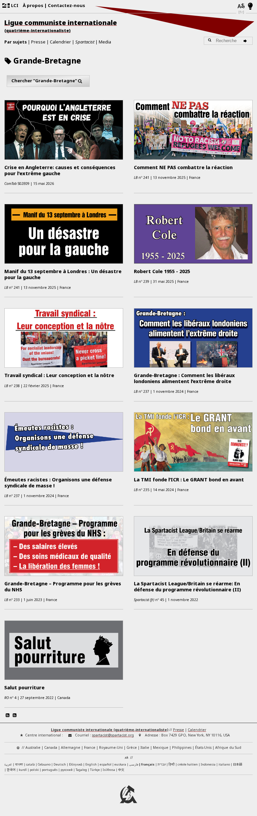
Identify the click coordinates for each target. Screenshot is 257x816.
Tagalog (81, 770)
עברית (162, 764)
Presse (38, 42)
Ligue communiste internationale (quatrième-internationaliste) (109, 729)
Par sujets (15, 42)
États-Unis (203, 747)
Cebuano (44, 764)
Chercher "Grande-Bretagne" (44, 81)
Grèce (131, 747)
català (30, 764)
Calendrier (60, 42)
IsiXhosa (109, 770)
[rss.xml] (14, 715)
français (148, 764)
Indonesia (208, 764)
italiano (224, 764)
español (105, 764)
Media (105, 42)
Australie (32, 747)
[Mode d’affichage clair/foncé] (250, 6)
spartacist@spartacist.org (113, 735)
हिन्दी (172, 764)
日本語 (237, 764)
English (91, 764)
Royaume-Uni (111, 747)
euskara (120, 764)
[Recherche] (246, 40)
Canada (50, 747)
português (50, 770)
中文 (121, 769)
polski (34, 770)
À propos (33, 5)
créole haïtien (188, 764)
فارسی (133, 764)
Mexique (160, 747)
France (89, 747)
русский (67, 770)
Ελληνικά (75, 764)
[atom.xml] (7, 715)
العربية (8, 765)
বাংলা (19, 765)
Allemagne (70, 747)
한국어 (11, 769)
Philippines (181, 747)
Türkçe (95, 770)
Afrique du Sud (228, 747)
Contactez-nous (66, 5)
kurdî (23, 770)
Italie (145, 747)
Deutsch (60, 764)
